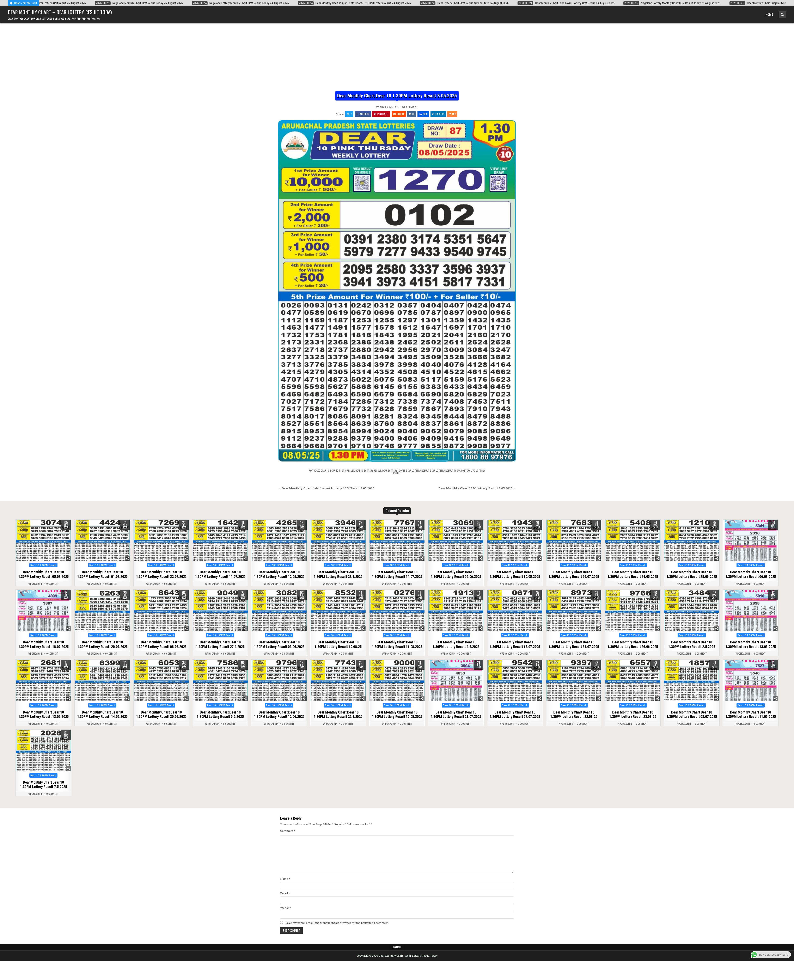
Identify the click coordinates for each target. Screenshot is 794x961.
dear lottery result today (445, 470)
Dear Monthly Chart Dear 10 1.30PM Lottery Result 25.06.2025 (691, 574)
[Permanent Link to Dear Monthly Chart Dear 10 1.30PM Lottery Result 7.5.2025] (43, 750)
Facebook (364, 114)
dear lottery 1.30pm (393, 470)
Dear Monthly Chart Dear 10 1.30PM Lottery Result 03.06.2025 (279, 644)
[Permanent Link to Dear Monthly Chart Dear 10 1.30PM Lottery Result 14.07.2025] (397, 540)
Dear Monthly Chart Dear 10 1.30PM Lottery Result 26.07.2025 (574, 574)
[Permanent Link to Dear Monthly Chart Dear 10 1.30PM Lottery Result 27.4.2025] (220, 610)
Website (285, 908)
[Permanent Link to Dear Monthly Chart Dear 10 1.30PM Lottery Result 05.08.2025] (43, 540)
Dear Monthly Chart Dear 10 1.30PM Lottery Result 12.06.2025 (279, 714)
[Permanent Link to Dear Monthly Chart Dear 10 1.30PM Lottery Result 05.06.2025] (455, 540)
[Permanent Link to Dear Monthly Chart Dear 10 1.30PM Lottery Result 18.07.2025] (43, 610)
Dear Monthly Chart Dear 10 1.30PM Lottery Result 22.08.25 (573, 714)
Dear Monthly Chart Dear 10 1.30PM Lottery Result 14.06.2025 (102, 714)
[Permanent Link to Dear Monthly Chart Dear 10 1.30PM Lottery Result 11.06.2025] (750, 680)
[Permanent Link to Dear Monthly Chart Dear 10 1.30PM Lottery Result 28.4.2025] (338, 540)
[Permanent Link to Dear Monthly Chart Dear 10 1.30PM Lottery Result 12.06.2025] (279, 680)
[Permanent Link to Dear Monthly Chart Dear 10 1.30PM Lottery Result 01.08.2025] (102, 540)
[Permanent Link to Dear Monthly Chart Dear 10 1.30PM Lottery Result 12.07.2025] (43, 680)
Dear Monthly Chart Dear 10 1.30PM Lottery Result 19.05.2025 (397, 714)
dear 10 (325, 470)
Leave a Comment (409, 107)
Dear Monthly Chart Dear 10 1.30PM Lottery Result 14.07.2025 (397, 574)
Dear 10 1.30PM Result (43, 565)
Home (769, 14)
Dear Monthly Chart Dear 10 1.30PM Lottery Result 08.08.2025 (161, 644)
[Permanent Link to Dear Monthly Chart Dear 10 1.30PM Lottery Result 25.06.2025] (691, 540)
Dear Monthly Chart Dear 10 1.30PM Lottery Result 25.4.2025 (338, 714)
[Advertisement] (397, 60)
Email (285, 893)
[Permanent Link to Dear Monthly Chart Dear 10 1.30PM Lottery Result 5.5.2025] (220, 680)
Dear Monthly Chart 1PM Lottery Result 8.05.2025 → (477, 488)
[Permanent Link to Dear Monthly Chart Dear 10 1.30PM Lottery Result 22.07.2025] (161, 540)
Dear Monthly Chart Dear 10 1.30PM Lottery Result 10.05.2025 (515, 574)
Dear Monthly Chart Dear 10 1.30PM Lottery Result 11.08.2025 (397, 644)
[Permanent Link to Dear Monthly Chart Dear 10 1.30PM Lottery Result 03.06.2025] (279, 610)
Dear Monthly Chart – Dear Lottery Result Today (60, 12)
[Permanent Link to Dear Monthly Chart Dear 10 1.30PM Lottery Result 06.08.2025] (750, 540)
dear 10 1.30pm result (342, 470)
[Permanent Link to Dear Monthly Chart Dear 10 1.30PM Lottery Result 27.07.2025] (514, 680)
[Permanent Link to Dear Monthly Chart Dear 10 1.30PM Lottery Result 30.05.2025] (161, 680)
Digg (425, 114)
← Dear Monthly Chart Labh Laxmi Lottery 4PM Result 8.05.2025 (326, 488)
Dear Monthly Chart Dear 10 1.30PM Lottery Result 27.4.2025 (220, 644)
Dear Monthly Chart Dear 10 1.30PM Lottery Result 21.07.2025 (456, 714)
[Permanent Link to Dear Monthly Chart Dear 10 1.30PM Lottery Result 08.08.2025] (161, 610)
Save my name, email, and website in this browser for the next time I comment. (337, 923)
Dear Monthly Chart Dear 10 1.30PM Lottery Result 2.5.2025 (691, 644)
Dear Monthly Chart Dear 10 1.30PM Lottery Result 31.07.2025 (574, 644)
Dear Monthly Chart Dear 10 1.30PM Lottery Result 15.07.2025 (515, 644)
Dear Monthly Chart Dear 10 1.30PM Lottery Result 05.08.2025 (43, 574)
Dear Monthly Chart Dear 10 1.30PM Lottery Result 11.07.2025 (220, 574)
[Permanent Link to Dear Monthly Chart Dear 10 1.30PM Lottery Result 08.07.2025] (691, 680)
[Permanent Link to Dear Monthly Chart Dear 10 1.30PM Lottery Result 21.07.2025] (455, 680)
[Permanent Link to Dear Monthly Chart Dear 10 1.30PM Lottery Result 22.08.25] (573, 680)
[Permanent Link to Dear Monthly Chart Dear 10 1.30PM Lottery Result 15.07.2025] (514, 610)
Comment (287, 831)
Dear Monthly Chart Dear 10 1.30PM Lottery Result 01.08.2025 (102, 574)
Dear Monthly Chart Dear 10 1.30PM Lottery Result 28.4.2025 (338, 574)
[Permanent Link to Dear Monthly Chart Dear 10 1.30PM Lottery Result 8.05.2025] (397, 291)
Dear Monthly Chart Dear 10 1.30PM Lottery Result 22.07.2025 (161, 574)
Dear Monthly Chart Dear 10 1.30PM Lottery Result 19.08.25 (337, 644)
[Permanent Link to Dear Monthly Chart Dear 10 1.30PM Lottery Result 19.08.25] (338, 610)
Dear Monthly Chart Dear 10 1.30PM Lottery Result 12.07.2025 (43, 714)
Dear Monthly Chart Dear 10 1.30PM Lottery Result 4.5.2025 (455, 644)
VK (413, 114)
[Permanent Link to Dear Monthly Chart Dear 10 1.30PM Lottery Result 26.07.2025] (573, 540)
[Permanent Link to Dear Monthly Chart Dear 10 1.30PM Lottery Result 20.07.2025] (102, 610)
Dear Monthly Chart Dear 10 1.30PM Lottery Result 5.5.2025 (220, 714)
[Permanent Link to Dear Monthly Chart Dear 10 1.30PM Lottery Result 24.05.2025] (632, 540)
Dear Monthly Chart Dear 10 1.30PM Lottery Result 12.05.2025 (279, 574)
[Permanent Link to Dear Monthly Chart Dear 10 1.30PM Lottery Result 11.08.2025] (397, 610)
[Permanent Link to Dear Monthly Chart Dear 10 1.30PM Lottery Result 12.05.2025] (279, 540)
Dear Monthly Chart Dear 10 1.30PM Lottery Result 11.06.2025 (750, 714)
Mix (454, 114)
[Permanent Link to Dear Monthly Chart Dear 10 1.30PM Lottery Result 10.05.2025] (514, 540)
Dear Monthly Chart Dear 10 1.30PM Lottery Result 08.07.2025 (691, 714)
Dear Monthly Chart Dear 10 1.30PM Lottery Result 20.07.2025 (102, 644)
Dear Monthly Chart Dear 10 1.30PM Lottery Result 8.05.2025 (397, 96)
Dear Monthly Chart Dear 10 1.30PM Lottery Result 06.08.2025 (750, 574)
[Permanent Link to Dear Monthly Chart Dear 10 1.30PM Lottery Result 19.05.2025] (397, 680)
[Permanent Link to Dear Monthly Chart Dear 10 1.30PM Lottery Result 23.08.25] (632, 680)
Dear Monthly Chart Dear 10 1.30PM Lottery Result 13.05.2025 (750, 644)
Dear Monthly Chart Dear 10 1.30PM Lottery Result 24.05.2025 (632, 574)
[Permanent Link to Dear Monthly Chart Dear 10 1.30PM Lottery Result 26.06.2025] (632, 610)
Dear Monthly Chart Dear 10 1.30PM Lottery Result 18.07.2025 (43, 644)
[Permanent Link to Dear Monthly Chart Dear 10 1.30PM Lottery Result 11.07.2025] (220, 540)
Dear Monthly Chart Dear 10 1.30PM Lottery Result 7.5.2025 (43, 784)
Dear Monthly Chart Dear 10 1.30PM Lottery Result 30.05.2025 (161, 714)
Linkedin (439, 114)
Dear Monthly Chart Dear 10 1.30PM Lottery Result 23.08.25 (632, 714)
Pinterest (383, 114)
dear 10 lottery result (368, 470)
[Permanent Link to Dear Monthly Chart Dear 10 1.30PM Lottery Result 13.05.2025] (750, 610)
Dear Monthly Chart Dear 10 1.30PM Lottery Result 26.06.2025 (632, 644)
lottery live (468, 470)
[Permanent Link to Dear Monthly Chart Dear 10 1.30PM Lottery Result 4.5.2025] (455, 610)
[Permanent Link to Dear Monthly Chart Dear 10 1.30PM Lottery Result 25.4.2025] (338, 680)
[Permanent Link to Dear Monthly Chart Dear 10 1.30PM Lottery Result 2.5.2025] (691, 610)
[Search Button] (782, 14)
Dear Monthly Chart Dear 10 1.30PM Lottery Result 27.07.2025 (515, 714)
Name (285, 879)
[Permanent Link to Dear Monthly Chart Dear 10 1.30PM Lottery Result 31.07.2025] (573, 610)
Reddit (400, 114)
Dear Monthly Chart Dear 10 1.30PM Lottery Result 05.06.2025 (456, 574)
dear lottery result (417, 470)
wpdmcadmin (35, 583)
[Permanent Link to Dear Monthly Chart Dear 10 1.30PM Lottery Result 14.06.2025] (102, 680)
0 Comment (52, 583)
